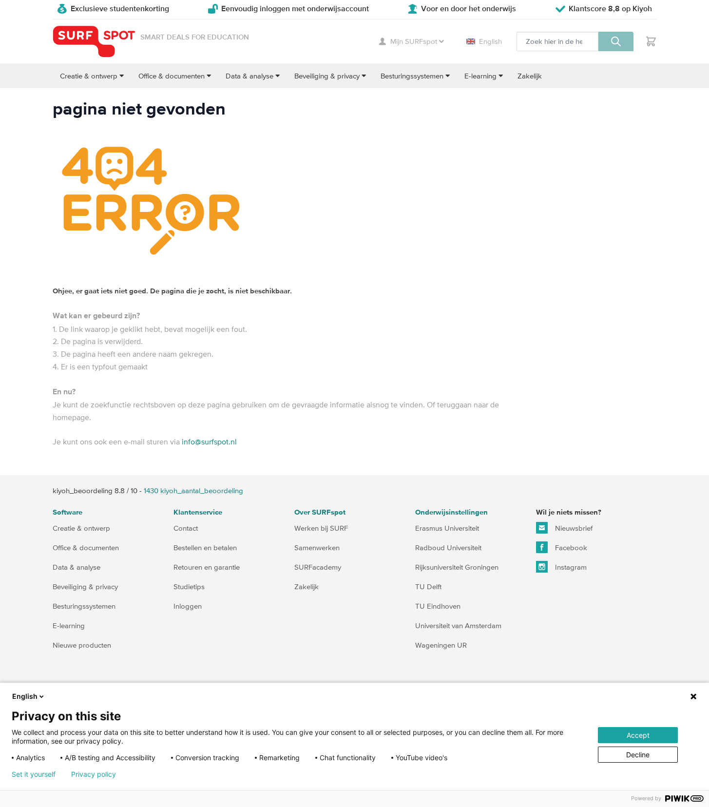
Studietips (189, 586)
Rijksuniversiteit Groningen (456, 567)
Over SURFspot (319, 512)
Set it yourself (34, 774)
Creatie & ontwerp (81, 528)
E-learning (69, 625)
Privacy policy (93, 774)
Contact (185, 528)
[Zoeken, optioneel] (615, 41)
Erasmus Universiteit (447, 528)
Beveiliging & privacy (85, 586)
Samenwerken (317, 547)
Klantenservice (197, 512)
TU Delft (428, 586)
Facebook (570, 547)
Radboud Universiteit (448, 547)
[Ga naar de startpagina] (94, 42)
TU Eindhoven (437, 606)
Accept (638, 735)
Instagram (570, 567)
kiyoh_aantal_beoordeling (193, 490)
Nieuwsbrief (573, 528)
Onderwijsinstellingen (451, 512)
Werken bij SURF (321, 528)
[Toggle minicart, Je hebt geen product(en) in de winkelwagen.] (651, 41)
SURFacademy (317, 567)
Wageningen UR (441, 645)
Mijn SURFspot (413, 41)
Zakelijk (306, 586)
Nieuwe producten (82, 645)
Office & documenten (86, 547)
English (490, 41)
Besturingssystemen (84, 606)
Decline (638, 754)
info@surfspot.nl (209, 441)
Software (67, 512)
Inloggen (187, 606)
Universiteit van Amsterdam (458, 625)
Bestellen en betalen (205, 547)
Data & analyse (76, 567)
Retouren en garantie (206, 567)
